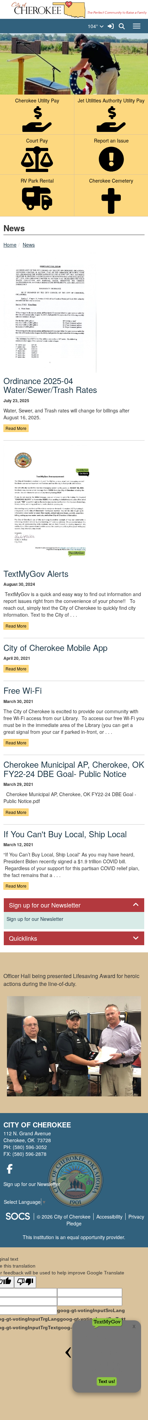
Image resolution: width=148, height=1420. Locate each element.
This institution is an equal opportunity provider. (74, 1237)
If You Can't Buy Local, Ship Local (65, 834)
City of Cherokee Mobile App (55, 647)
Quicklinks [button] (30, 938)
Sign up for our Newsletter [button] (52, 905)
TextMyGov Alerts (35, 573)
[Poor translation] (25, 1282)
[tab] (74, 905)
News (29, 244)
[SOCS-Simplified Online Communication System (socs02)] (17, 1216)
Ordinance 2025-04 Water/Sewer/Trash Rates (50, 384)
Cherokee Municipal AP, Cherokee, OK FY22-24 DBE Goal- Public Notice (73, 768)
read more (16, 428)
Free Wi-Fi (22, 690)
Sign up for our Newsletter (35, 918)
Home (10, 244)
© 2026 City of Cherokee (64, 1216)
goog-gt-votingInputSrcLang (91, 1310)
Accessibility (109, 1216)
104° (93, 26)
